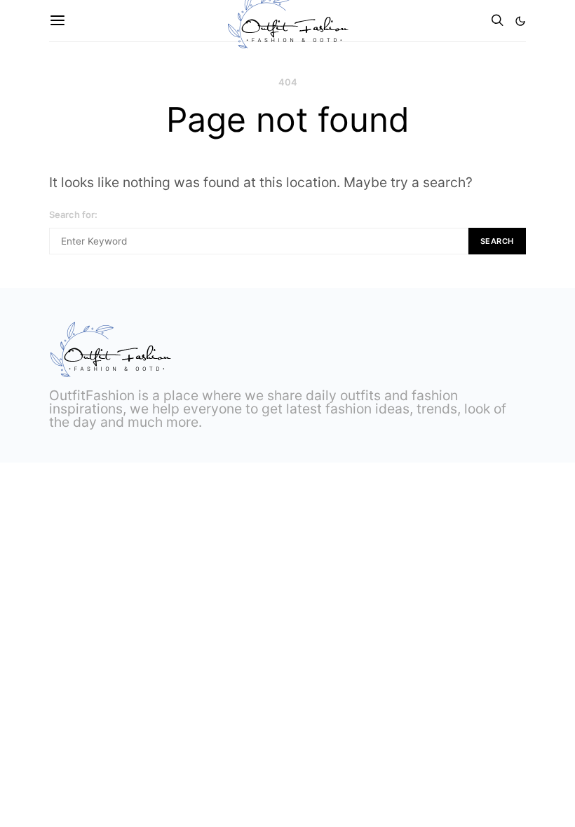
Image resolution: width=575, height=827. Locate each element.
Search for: (73, 214)
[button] (520, 21)
